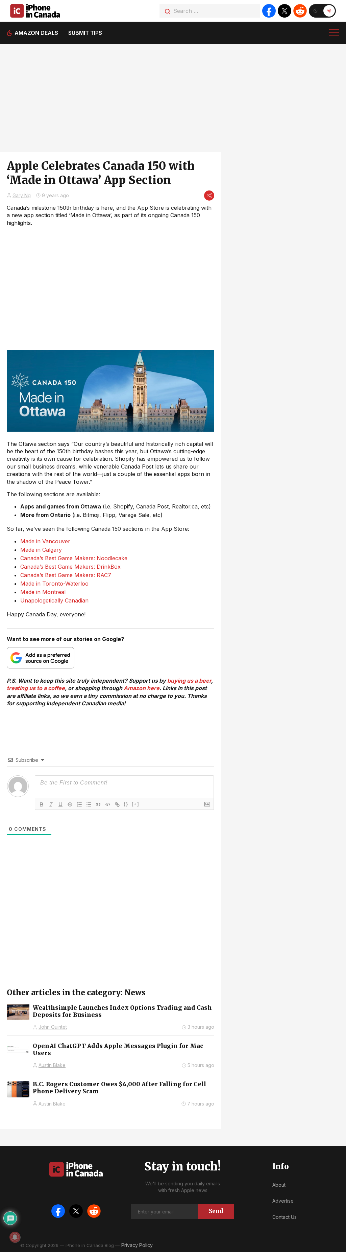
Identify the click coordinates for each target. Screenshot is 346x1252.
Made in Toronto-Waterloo (54, 583)
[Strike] (70, 804)
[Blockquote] (98, 804)
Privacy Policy (137, 1245)
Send (216, 1211)
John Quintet (53, 1027)
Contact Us (284, 1217)
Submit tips (85, 32)
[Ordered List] (79, 804)
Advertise (283, 1201)
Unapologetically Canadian (54, 600)
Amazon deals (36, 32)
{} (126, 803)
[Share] (209, 195)
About (279, 1185)
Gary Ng (22, 195)
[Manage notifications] (14, 1237)
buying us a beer (189, 680)
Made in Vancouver (45, 541)
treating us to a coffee (36, 688)
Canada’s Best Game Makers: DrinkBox (70, 566)
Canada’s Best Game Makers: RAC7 (65, 575)
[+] (135, 803)
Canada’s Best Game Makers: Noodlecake (73, 558)
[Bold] (41, 804)
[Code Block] (108, 804)
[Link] (117, 804)
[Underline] (60, 804)
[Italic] (51, 804)
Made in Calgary (41, 549)
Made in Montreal (43, 592)
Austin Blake (52, 1065)
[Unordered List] (89, 804)
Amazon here (141, 688)
